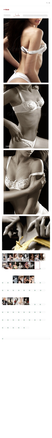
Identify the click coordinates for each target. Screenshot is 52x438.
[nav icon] (49, 3)
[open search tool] (47, 2)
